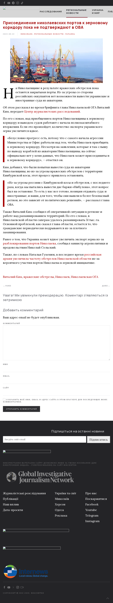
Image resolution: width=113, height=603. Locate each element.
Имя (5, 364)
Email (6, 376)
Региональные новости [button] (76, 11)
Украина (70, 34)
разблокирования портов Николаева (29, 243)
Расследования (51, 11)
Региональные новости (49, 34)
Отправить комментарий (21, 409)
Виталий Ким (12, 277)
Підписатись (98, 439)
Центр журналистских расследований (52, 111)
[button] (107, 598)
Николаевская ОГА (84, 277)
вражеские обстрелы (39, 277)
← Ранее (7, 286)
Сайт (6, 388)
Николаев (27, 34)
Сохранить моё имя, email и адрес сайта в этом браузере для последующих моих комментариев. (55, 401)
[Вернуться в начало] (21, 12)
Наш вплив (11, 504)
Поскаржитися (96, 499)
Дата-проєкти (13, 510)
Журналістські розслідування (24, 493)
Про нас (91, 493)
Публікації (10, 499)
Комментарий (11, 323)
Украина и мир (97, 11)
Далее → (106, 286)
